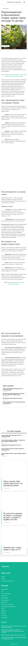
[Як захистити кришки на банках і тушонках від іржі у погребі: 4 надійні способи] (14, 501)
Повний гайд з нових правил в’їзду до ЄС (13, 398)
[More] (24, 54)
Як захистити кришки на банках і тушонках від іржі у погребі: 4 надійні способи (13, 394)
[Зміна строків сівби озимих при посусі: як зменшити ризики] (14, 469)
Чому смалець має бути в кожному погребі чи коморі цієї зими (13, 638)
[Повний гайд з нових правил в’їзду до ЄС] (14, 535)
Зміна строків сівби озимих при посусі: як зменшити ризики (12, 483)
